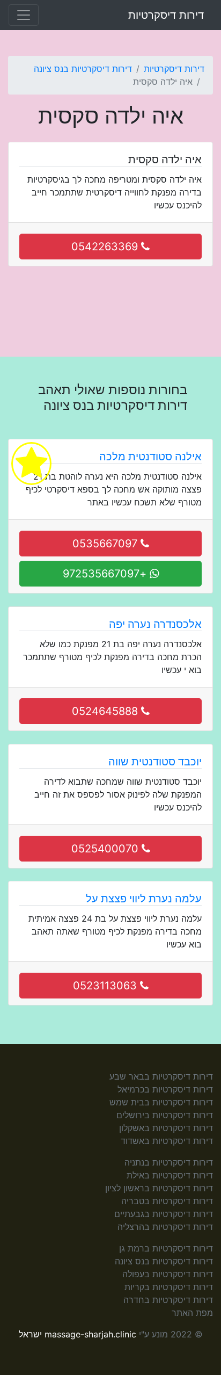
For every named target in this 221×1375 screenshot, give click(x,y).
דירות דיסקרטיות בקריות (168, 1287)
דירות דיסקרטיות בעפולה (167, 1274)
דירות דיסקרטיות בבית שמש (161, 1102)
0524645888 (106, 711)
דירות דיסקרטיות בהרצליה (165, 1226)
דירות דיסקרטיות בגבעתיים (163, 1213)
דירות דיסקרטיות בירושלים (164, 1115)
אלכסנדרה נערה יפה (155, 624)
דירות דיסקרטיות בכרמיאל (165, 1089)
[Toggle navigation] (24, 15)
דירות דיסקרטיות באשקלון (166, 1128)
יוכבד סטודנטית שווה (155, 761)
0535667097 (106, 543)
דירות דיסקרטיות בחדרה (168, 1299)
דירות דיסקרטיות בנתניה (168, 1162)
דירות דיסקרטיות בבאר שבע (161, 1076)
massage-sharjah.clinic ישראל (77, 1334)
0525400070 (106, 848)
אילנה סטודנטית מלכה (150, 456)
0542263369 (106, 246)
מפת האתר (192, 1312)
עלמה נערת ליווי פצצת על (144, 898)
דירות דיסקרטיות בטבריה (167, 1201)
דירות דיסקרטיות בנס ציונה (83, 68)
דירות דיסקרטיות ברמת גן (166, 1248)
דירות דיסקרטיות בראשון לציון (159, 1188)
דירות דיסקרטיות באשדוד (167, 1140)
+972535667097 (106, 573)
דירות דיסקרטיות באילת (170, 1175)
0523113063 (106, 985)
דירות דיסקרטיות (166, 15)
